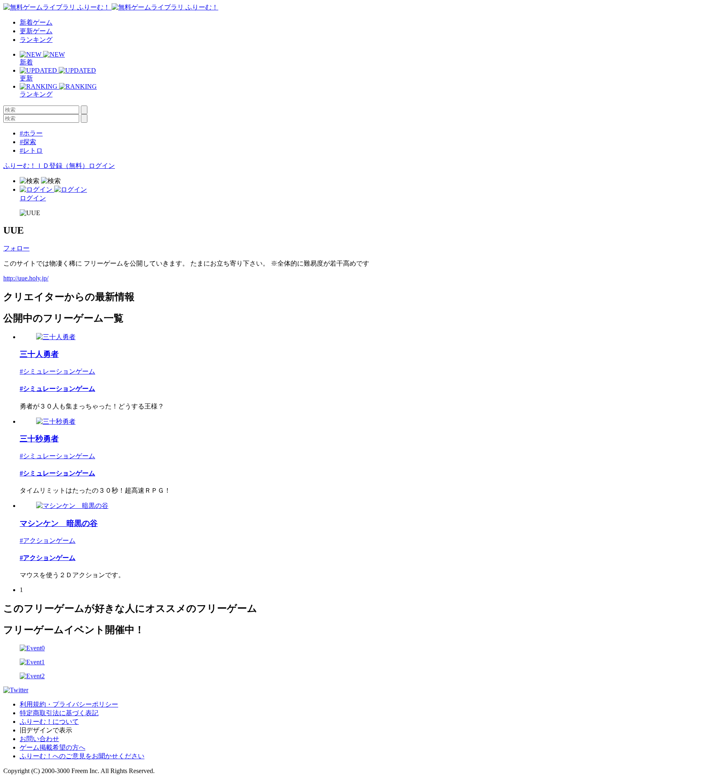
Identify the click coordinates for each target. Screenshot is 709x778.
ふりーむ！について (49, 721)
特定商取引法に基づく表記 (59, 712)
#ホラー (31, 133)
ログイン (102, 165)
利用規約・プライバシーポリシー (69, 704)
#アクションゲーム (47, 540)
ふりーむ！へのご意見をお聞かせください (82, 756)
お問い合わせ (39, 738)
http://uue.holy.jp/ (25, 278)
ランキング (36, 39)
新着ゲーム (36, 22)
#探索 (28, 141)
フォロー (16, 248)
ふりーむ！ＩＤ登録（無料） (46, 165)
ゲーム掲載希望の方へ (52, 747)
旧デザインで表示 (46, 730)
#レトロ (31, 150)
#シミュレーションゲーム (57, 371)
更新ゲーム (36, 31)
